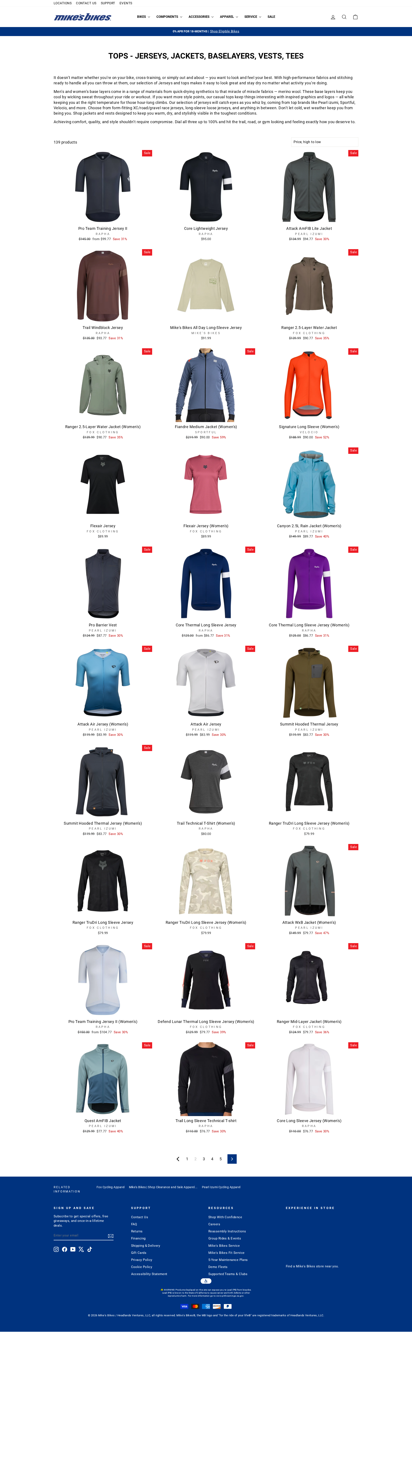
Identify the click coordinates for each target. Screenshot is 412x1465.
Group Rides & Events (224, 1238)
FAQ (134, 1224)
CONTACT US (86, 3)
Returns (137, 1231)
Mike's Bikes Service (224, 1246)
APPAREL (227, 17)
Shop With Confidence (225, 1217)
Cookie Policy (141, 1267)
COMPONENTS (167, 17)
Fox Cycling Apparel (111, 1187)
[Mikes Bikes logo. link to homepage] (83, 17)
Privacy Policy (141, 1260)
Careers (214, 1224)
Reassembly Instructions (227, 1231)
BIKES (142, 17)
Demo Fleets (218, 1267)
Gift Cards (139, 1253)
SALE (271, 17)
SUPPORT (108, 3)
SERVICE (251, 17)
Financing (138, 1238)
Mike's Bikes (305, 1266)
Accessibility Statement (149, 1274)
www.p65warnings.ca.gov (230, 1296)
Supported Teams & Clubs (227, 1274)
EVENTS (126, 3)
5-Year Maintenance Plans (228, 1260)
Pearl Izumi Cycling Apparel (221, 1187)
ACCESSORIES (199, 17)
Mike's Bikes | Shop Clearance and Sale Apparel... (163, 1187)
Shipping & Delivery (145, 1246)
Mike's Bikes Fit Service (226, 1253)
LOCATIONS (63, 3)
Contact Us (139, 1217)
